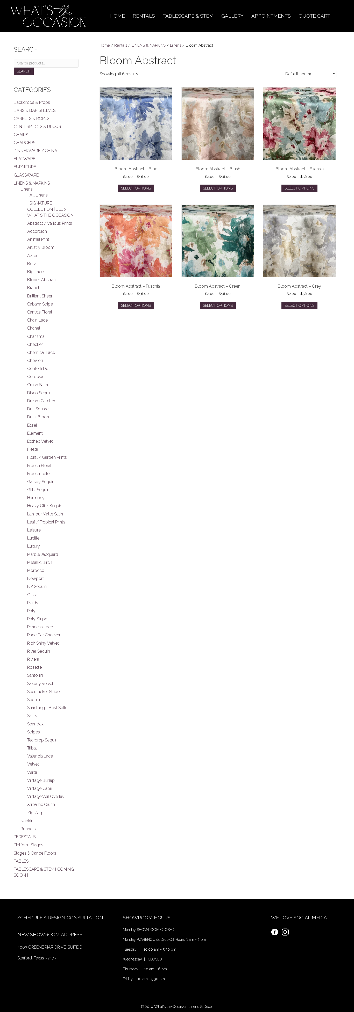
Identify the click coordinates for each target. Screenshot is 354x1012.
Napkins (28, 820)
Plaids (32, 602)
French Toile (38, 473)
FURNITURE (25, 166)
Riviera (33, 659)
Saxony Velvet (40, 683)
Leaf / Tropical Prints (46, 522)
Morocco (35, 570)
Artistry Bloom (40, 247)
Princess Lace (40, 626)
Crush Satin (37, 384)
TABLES (21, 861)
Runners (28, 828)
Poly (31, 610)
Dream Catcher (41, 400)
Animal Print (38, 239)
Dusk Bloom (39, 416)
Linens (175, 45)
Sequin (33, 699)
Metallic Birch (39, 562)
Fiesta (32, 449)
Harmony (36, 497)
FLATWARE (24, 158)
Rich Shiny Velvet (43, 643)
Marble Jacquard (42, 554)
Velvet (33, 764)
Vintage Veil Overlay (46, 796)
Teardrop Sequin (42, 740)
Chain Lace (37, 320)
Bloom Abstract (42, 279)
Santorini (35, 675)
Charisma (36, 336)
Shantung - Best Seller (48, 707)
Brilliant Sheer (39, 296)
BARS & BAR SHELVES (34, 110)
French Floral (39, 465)
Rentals (120, 45)
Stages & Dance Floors (35, 853)
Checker (35, 344)
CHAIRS (21, 134)
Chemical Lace (41, 352)
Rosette (34, 667)
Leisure (34, 530)
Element (35, 433)
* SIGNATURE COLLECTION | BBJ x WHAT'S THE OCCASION (50, 209)
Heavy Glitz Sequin (44, 505)
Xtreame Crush (41, 804)
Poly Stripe (37, 618)
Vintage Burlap (41, 780)
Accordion (37, 231)
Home (105, 45)
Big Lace (35, 271)
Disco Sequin (39, 392)
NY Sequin (37, 586)
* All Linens (37, 195)
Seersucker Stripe (43, 691)
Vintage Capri (39, 788)
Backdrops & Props (32, 102)
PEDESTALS (25, 836)
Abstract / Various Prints (49, 223)
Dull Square (37, 408)
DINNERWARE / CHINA (35, 150)
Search (24, 71)
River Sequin (38, 651)
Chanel (33, 328)
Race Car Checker (43, 634)
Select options (136, 188)
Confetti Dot (38, 368)
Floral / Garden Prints (47, 457)
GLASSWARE (26, 175)
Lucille (33, 538)
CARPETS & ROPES (31, 118)
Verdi (32, 772)
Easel (32, 425)
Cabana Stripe (40, 304)
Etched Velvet (40, 441)
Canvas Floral (39, 312)
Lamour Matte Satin (45, 514)
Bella (32, 263)
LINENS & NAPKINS (149, 45)
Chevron (35, 360)
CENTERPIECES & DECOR (37, 126)
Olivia (32, 594)
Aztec (32, 255)
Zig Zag (34, 812)
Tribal (32, 748)
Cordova (35, 376)
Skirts (32, 715)
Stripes (33, 732)
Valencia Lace (40, 756)
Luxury (33, 546)
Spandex (35, 724)
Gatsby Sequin (40, 481)
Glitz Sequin (38, 489)
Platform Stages (28, 844)
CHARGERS (24, 142)
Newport (35, 578)
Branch (33, 287)
